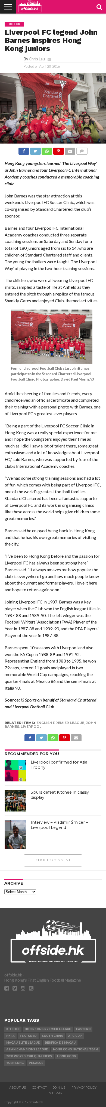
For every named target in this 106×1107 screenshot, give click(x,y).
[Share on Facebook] (23, 149)
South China (52, 1036)
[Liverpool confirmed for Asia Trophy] (15, 770)
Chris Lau (37, 59)
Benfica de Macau (60, 1042)
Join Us (59, 1087)
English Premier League (60, 723)
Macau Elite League (23, 1042)
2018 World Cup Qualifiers (29, 1056)
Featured (28, 1036)
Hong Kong (66, 1056)
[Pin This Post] (58, 149)
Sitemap (56, 1093)
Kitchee (13, 1029)
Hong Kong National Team (75, 1049)
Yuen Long (15, 1063)
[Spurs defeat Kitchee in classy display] (15, 800)
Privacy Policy (83, 1087)
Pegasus (36, 1063)
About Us (17, 1087)
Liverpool (31, 727)
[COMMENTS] (81, 149)
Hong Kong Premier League (48, 1029)
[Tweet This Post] (35, 149)
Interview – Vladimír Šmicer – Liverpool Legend (59, 825)
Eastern (83, 1029)
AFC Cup (75, 1036)
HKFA (10, 1036)
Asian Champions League (27, 1049)
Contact (39, 1087)
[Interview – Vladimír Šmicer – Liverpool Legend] (15, 834)
